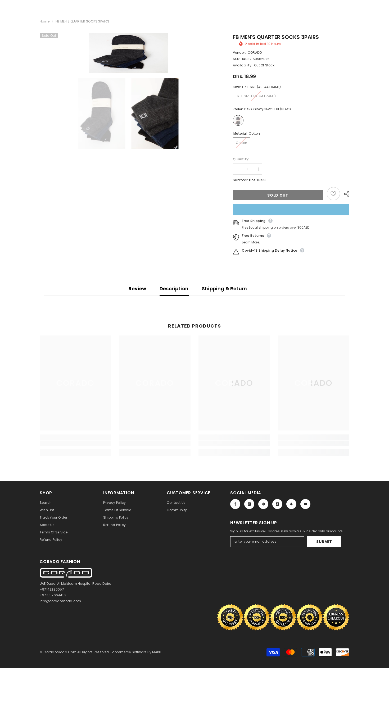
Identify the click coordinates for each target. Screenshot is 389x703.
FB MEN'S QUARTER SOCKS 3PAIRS (276, 37)
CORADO (255, 52)
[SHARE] (344, 194)
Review (137, 288)
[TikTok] (277, 504)
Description (174, 288)
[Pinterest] (263, 504)
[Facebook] (235, 504)
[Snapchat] (291, 504)
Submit (324, 541)
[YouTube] (305, 504)
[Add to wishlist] (333, 193)
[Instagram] (249, 504)
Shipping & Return (224, 288)
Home (44, 21)
